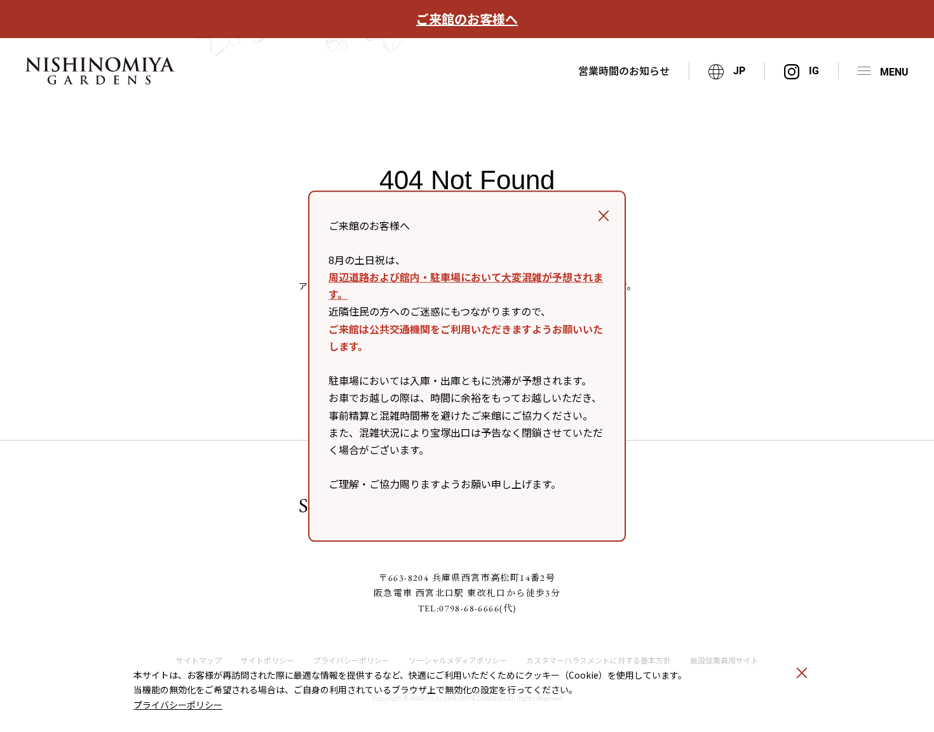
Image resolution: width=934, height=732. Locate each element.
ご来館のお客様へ (467, 19)
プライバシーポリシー (177, 704)
